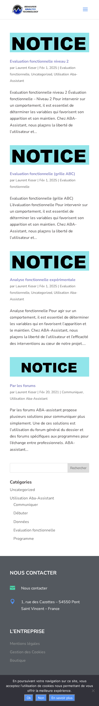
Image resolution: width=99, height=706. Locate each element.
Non (41, 698)
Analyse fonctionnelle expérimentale (42, 279)
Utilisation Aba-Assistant (29, 398)
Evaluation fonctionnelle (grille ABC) (42, 173)
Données (21, 521)
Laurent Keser (26, 67)
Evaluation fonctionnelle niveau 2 (39, 61)
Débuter (20, 513)
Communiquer (72, 392)
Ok (29, 698)
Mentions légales (25, 643)
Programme (23, 538)
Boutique (18, 660)
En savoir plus (62, 698)
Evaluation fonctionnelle (34, 530)
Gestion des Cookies (27, 652)
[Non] (93, 690)
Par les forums (23, 385)
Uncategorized (41, 74)
